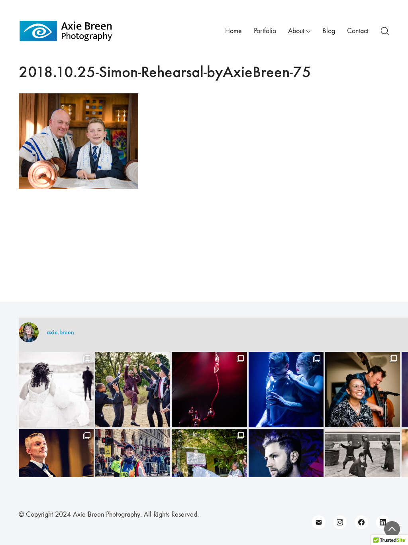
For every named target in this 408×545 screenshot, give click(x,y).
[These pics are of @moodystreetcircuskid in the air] (209, 389)
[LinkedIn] (383, 522)
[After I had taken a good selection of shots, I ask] (132, 389)
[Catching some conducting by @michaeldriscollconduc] (56, 466)
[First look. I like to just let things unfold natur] (56, 389)
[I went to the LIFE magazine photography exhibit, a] (362, 466)
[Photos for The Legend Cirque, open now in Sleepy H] (286, 389)
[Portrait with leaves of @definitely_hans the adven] (286, 466)
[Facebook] (361, 522)
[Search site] (385, 31)
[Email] (319, 522)
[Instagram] (340, 522)
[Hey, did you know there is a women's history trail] (209, 466)
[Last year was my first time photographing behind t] (132, 466)
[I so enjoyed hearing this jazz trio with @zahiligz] (362, 389)
